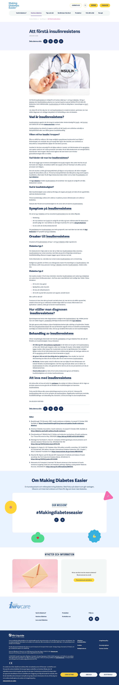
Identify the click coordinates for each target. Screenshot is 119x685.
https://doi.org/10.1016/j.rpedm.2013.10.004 (44, 459)
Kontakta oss (76, 5)
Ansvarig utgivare (104, 645)
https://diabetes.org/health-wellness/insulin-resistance (48, 431)
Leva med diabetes (41, 620)
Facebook (91, 619)
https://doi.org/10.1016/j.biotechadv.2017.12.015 (45, 444)
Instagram (97, 619)
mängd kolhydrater (80, 223)
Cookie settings (69, 674)
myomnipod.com (60, 657)
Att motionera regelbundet (52, 345)
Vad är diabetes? (41, 613)
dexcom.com (54, 651)
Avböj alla (88, 674)
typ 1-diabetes (35, 181)
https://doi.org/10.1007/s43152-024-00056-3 (70, 436)
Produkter (105, 5)
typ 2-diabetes (33, 177)
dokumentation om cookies (9, 681)
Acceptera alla (108, 674)
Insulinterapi (43, 19)
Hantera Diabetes (33, 19)
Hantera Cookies (103, 648)
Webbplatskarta (81, 648)
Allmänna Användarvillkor (81, 641)
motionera (55, 383)
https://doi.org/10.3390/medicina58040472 (59, 467)
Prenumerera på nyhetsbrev (84, 580)
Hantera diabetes (41, 616)
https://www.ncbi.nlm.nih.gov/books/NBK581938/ (67, 451)
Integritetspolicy (103, 640)
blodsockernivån (49, 124)
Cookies (79, 645)
